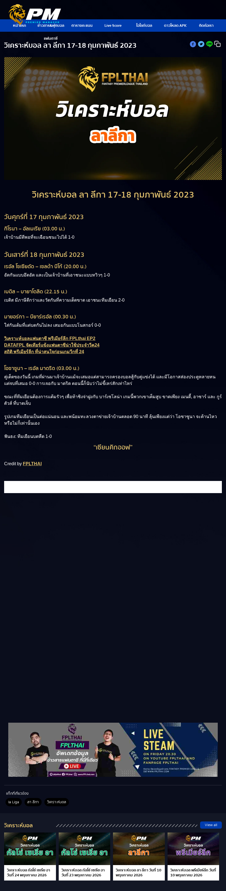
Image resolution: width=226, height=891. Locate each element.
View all (211, 825)
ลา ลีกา (33, 802)
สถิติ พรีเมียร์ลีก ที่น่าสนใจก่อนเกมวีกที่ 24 (44, 351)
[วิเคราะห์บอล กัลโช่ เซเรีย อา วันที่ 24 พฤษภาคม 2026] (30, 849)
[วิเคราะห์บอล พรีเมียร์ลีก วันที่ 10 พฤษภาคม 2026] (193, 849)
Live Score (113, 26)
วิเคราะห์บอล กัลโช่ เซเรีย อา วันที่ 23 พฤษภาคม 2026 (83, 873)
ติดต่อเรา (206, 26)
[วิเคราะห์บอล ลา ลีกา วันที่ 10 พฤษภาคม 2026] (139, 849)
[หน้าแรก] (113, 750)
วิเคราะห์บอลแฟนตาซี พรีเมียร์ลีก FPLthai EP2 (49, 338)
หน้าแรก (19, 26)
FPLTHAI (32, 463)
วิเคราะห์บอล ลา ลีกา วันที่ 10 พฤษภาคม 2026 (138, 873)
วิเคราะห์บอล (56, 802)
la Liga (13, 802)
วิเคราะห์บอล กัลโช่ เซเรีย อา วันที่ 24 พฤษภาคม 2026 (28, 873)
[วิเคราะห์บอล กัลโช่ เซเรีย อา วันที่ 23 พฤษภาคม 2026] (85, 849)
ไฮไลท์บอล (144, 26)
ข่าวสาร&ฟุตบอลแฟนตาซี (50, 27)
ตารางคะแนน (82, 26)
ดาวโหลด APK (175, 26)
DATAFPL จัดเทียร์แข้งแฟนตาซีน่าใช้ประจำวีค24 (51, 345)
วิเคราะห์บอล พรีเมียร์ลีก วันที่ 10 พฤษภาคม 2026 (193, 873)
